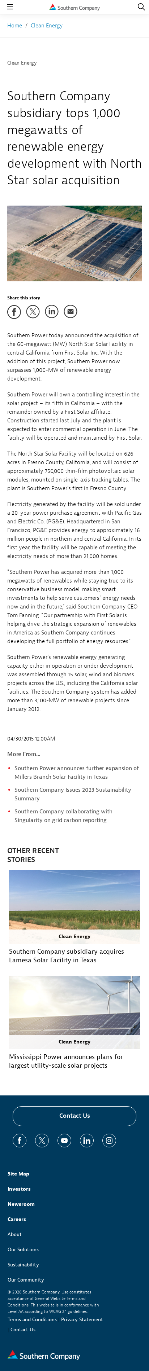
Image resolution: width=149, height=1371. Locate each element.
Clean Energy (22, 63)
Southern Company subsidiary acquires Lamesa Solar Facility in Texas (66, 956)
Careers (17, 1219)
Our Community (26, 1280)
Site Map (18, 1174)
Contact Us (74, 1116)
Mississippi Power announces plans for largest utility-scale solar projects (66, 1061)
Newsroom (21, 1204)
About (15, 1234)
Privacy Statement (82, 1320)
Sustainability (23, 1265)
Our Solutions (23, 1250)
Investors (19, 1189)
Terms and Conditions (32, 1320)
